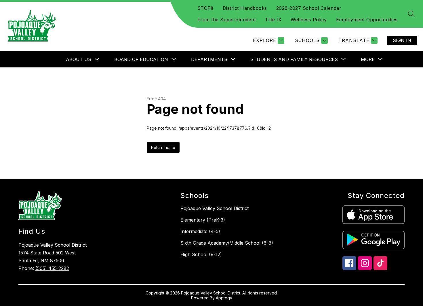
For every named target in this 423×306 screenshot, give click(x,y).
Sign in (402, 40)
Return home (163, 147)
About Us (78, 59)
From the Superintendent (226, 19)
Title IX (273, 19)
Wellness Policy (309, 19)
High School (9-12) (201, 254)
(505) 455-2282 (52, 268)
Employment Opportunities (367, 19)
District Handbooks (245, 8)
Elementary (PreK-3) (202, 220)
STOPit (205, 8)
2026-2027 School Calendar (309, 8)
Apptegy (224, 297)
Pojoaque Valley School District (214, 208)
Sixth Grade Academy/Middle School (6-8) (226, 243)
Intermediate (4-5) (200, 231)
